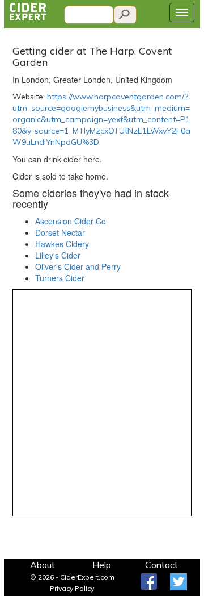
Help (101, 564)
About (42, 564)
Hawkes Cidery (62, 243)
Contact (161, 564)
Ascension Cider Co (70, 221)
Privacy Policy (72, 588)
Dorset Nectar (60, 232)
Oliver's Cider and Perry (78, 266)
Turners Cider (59, 278)
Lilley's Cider (57, 255)
